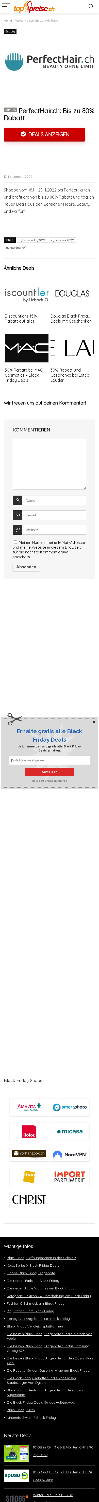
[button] (49, 735)
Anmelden (49, 772)
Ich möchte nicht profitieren (49, 780)
